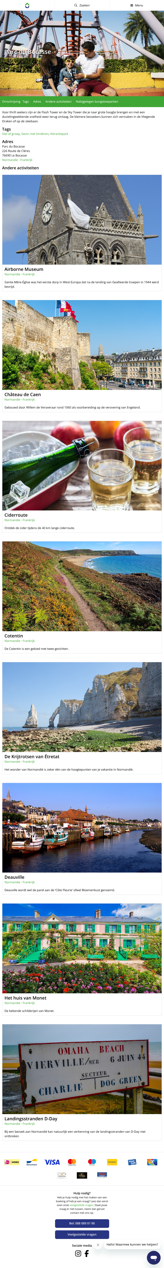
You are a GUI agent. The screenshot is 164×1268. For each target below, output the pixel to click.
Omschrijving (11, 102)
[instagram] (78, 1253)
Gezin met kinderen (35, 134)
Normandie (10, 160)
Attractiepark (59, 134)
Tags (25, 102)
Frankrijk (26, 160)
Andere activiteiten (58, 102)
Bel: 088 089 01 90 (82, 1223)
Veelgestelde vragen (82, 1235)
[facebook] (87, 1253)
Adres (37, 102)
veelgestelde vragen (81, 1205)
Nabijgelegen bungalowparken (97, 102)
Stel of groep (11, 134)
